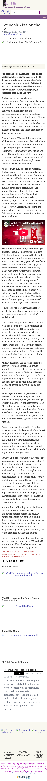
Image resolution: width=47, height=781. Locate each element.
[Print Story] (14, 561)
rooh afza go (23, 554)
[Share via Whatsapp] (10, 561)
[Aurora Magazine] (24, 3)
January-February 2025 (8, 755)
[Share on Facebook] (3, 561)
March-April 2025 (23, 753)
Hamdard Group (30, 552)
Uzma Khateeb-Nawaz (13, 34)
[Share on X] (6, 561)
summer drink (35, 554)
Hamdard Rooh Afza (9, 554)
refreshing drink (18, 556)
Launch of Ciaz (7, 552)
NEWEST (30, 673)
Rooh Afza (18, 552)
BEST (39, 673)
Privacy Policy (30, 773)
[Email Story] (17, 561)
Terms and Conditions (18, 773)
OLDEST (19, 673)
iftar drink (6, 556)
